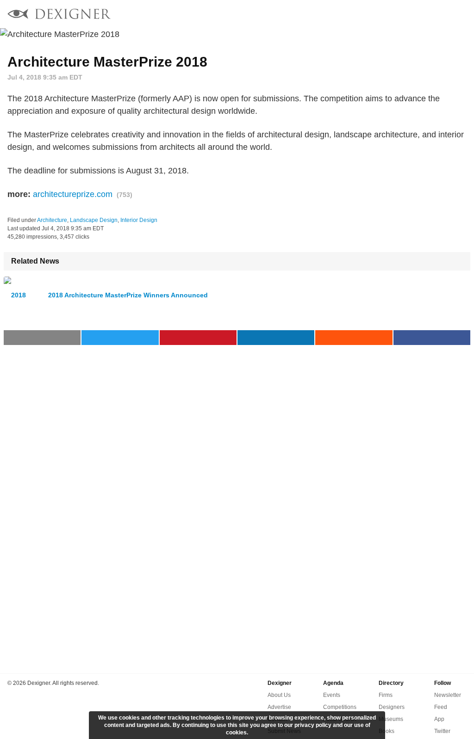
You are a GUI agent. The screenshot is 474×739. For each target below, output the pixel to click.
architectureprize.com (72, 194)
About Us (279, 695)
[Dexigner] (59, 15)
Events (331, 695)
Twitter (442, 731)
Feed (440, 707)
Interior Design (138, 220)
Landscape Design (94, 220)
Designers (392, 707)
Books (386, 731)
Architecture (52, 220)
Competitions (339, 707)
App (439, 719)
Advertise (279, 707)
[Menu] (461, 13)
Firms (386, 695)
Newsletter (447, 695)
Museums (391, 719)
